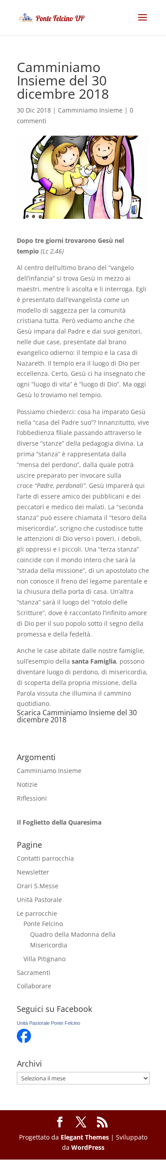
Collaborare (34, 986)
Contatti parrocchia (45, 858)
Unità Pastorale (39, 899)
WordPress (87, 1147)
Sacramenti (33, 972)
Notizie (27, 784)
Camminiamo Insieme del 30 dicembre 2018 (77, 716)
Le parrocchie (37, 913)
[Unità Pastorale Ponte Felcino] (24, 1040)
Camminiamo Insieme (90, 110)
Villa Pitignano (44, 959)
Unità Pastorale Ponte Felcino (48, 1023)
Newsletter (33, 872)
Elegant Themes (85, 1137)
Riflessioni (32, 798)
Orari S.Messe (37, 886)
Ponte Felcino (43, 923)
